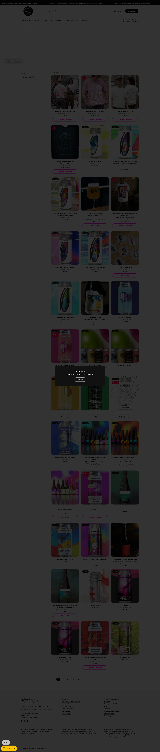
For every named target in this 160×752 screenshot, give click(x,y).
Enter (80, 379)
